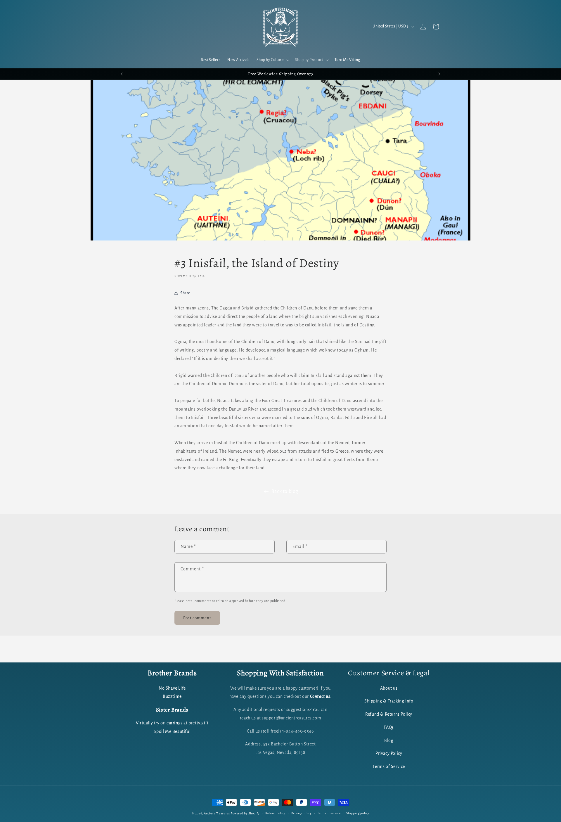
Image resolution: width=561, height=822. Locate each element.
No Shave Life (172, 688)
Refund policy (275, 812)
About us (389, 688)
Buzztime (172, 696)
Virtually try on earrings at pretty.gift (172, 723)
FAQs (389, 727)
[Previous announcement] (121, 73)
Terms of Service (389, 766)
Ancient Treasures (217, 813)
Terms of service (328, 812)
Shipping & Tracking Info (388, 701)
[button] (272, 60)
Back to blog (284, 491)
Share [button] (185, 293)
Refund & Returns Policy (388, 714)
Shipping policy (357, 812)
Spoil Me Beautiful (172, 731)
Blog (388, 740)
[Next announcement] (439, 73)
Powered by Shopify (245, 813)
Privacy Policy (388, 753)
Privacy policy (301, 812)
